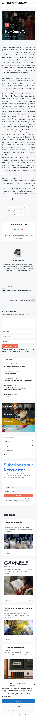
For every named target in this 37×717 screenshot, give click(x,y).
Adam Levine (18, 96)
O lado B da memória (14, 647)
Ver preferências (18, 711)
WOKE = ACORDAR (10, 373)
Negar (18, 706)
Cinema (12, 25)
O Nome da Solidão (13, 522)
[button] (34, 684)
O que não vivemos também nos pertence (18, 381)
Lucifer (6, 397)
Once (23, 183)
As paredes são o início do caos (14, 366)
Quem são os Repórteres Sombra (11, 715)
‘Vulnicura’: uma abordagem (18, 608)
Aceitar (18, 701)
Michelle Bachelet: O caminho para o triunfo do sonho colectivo (16, 388)
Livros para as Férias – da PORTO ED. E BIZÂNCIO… (16, 563)
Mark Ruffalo (7, 119)
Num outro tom (18, 215)
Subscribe (19, 495)
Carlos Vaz (18, 260)
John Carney (30, 178)
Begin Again (23, 207)
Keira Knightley (22, 88)
